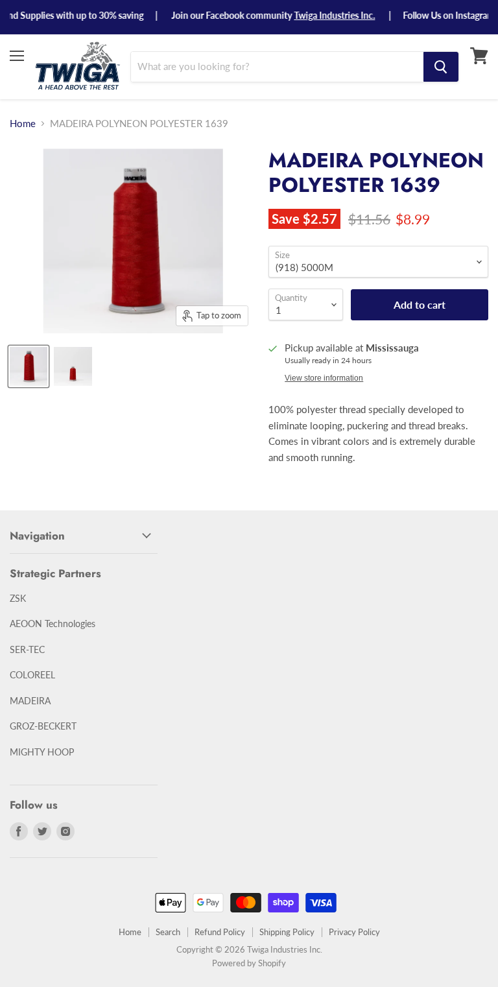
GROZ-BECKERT (43, 725)
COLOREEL (32, 674)
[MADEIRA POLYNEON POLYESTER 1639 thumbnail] (28, 366)
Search (168, 932)
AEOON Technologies (52, 623)
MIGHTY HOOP (42, 751)
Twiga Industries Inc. (325, 15)
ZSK (18, 598)
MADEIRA (30, 700)
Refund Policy (220, 932)
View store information (324, 378)
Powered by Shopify (249, 963)
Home (23, 123)
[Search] (440, 67)
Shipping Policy (286, 932)
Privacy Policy (354, 932)
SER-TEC (27, 649)
